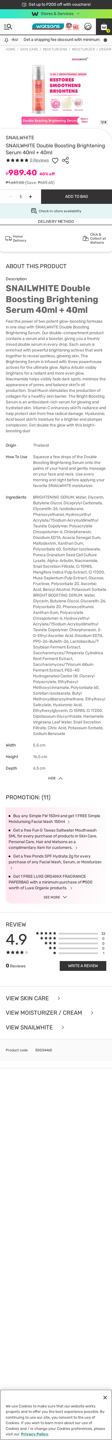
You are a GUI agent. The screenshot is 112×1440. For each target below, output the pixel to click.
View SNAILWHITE (30, 1027)
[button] (104, 26)
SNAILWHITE (20, 137)
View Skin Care (28, 998)
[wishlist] (55, 160)
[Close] (105, 1397)
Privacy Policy (34, 1434)
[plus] (30, 197)
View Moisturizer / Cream (45, 1013)
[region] (56, 1415)
